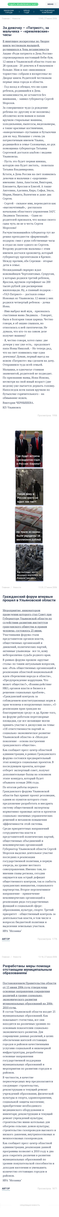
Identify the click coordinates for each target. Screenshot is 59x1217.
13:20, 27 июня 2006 (47, 587)
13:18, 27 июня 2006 (47, 957)
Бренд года (27, 12)
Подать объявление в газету (23, 4)
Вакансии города (9, 12)
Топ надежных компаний (47, 12)
